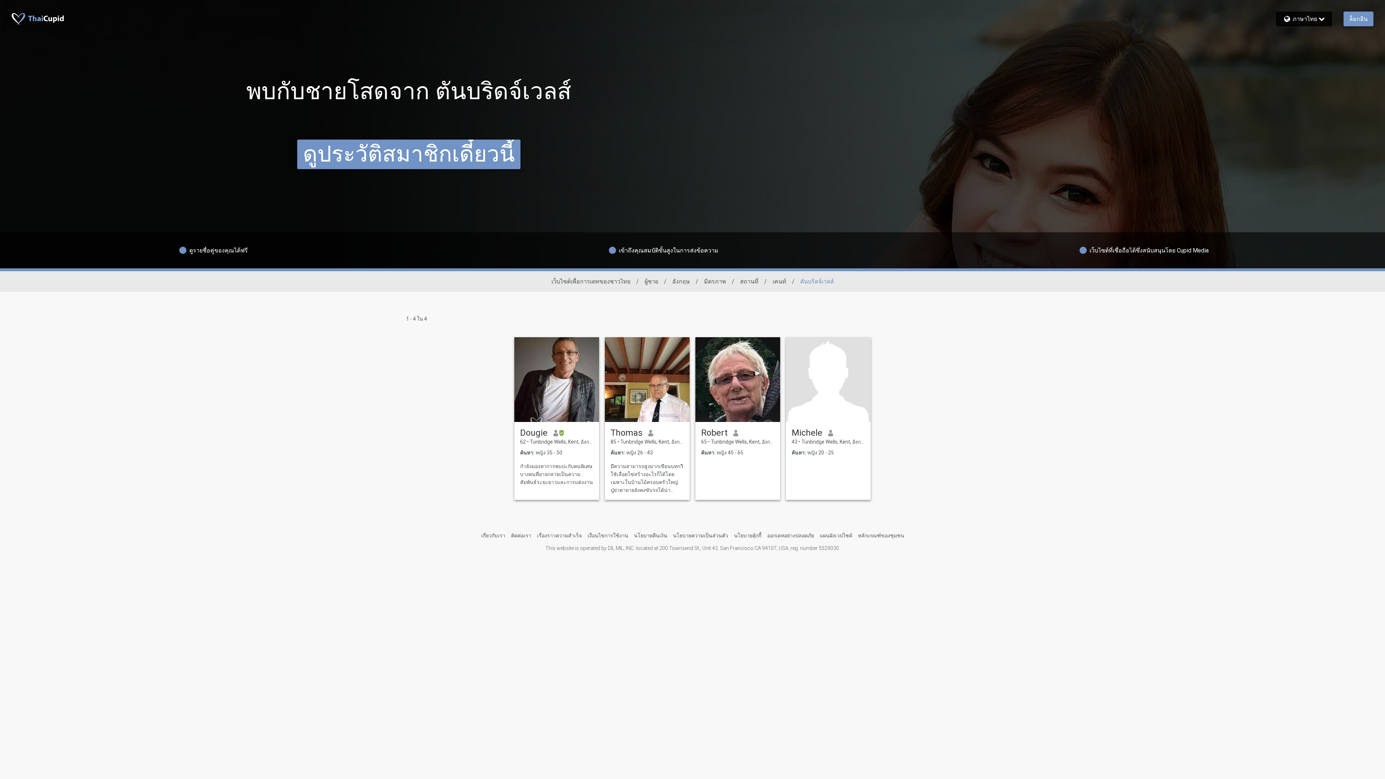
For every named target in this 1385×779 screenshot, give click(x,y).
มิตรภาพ (715, 281)
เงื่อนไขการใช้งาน (608, 535)
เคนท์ (779, 281)
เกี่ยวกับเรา (493, 535)
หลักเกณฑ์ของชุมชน (881, 535)
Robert (714, 433)
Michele (807, 433)
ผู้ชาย (651, 281)
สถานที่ (749, 281)
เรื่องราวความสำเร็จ (559, 535)
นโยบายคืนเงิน (650, 535)
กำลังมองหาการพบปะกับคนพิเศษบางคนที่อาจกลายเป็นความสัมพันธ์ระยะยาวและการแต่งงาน (556, 474)
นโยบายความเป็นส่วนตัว (700, 535)
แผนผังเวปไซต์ (836, 535)
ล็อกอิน (1358, 19)
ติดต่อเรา (521, 535)
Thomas (626, 433)
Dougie (534, 433)
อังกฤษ (681, 281)
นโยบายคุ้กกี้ (747, 535)
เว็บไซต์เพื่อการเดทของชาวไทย (590, 281)
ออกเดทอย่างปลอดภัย (790, 535)
